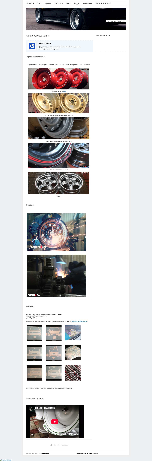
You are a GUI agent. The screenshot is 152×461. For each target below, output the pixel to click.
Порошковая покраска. (35, 57)
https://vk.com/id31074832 (79, 321)
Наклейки (30, 306)
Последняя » (65, 445)
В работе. (30, 205)
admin (46, 35)
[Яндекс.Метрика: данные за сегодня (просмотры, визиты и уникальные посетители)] (5, 460)
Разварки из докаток (34, 398)
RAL (64, 91)
